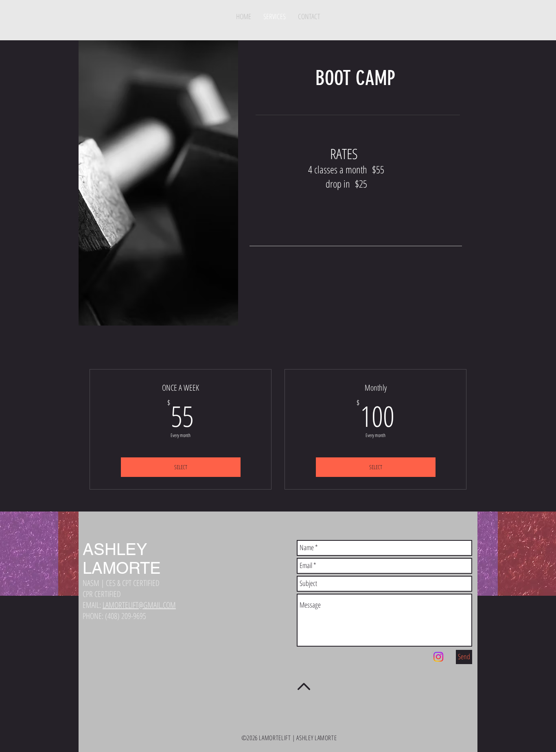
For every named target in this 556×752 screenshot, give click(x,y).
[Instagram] (438, 656)
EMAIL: (129, 604)
